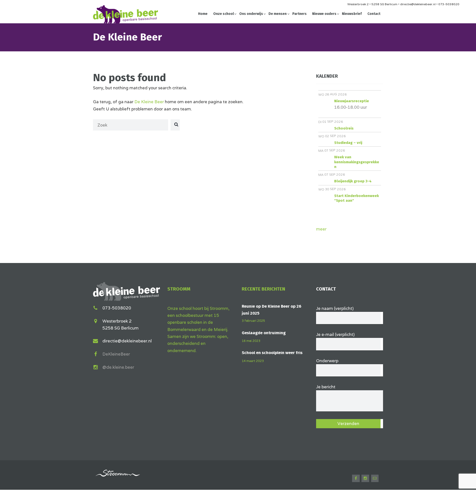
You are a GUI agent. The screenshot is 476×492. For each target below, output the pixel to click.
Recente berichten (263, 289)
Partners (299, 14)
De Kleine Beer (149, 101)
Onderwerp (327, 360)
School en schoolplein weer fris (272, 352)
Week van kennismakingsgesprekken (356, 162)
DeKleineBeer (116, 354)
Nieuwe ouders (324, 14)
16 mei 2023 (251, 341)
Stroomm (178, 289)
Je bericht (325, 387)
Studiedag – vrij (348, 142)
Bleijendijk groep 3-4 (353, 181)
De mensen (277, 14)
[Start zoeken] (175, 124)
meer (321, 229)
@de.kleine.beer (118, 367)
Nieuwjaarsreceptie (351, 101)
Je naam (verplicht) (335, 308)
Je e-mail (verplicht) (335, 334)
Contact (373, 14)
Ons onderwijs (251, 14)
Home (203, 14)
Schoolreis (344, 128)
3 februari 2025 (253, 321)
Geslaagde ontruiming (264, 332)
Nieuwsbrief (352, 14)
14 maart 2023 (253, 361)
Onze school (223, 14)
